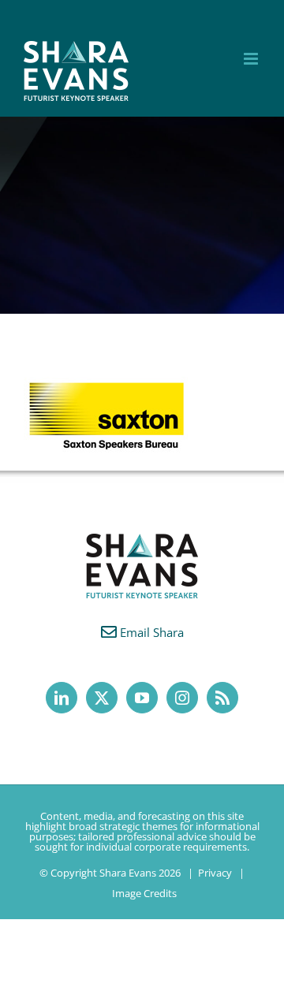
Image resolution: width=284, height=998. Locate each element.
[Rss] (222, 697)
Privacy (215, 873)
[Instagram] (182, 697)
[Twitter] (102, 697)
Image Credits (144, 893)
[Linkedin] (61, 697)
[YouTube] (142, 697)
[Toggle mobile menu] (252, 58)
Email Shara (152, 632)
